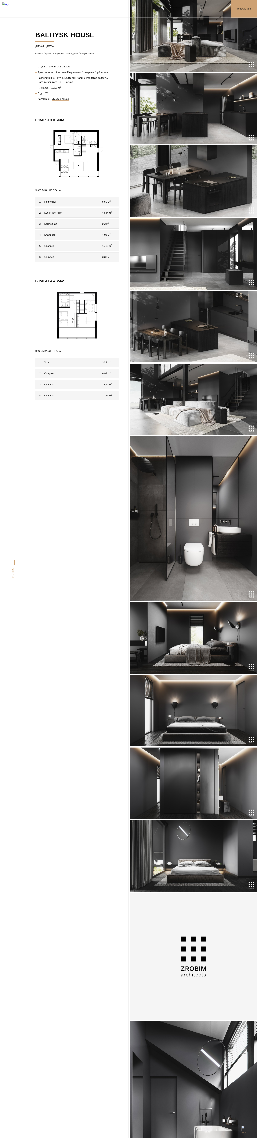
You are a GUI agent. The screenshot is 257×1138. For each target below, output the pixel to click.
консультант (244, 8)
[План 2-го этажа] (77, 314)
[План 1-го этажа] (77, 153)
